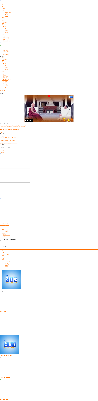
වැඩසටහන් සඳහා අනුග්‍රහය (6, 41)
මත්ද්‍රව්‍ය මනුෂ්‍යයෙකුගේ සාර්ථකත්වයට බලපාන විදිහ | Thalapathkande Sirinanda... (12, 134)
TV (2, 4)
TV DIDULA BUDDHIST (4, 290)
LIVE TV (4, 5)
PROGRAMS (3, 10)
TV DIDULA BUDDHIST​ (6, 355)
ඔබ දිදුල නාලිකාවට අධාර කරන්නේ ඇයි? (8, 50)
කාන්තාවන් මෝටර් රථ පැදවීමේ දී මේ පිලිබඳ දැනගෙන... (8, 137)
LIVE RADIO (5, 77)
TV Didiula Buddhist (5, 27)
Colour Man (6, 15)
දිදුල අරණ (6, 11)
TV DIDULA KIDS (5, 29)
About (2, 7)
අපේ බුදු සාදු (6, 13)
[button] (49, 19)
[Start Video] (49, 109)
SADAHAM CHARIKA (5, 9)
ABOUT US (4, 8)
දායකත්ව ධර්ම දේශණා (8, 12)
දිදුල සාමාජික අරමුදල (6, 37)
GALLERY (3, 17)
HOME (3, 20)
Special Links (3, 229)
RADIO (3, 6)
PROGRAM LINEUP (5, 22)
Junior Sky (6, 33)
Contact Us (3, 18)
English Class (6, 16)
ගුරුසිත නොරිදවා (7, 31)
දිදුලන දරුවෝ (6, 14)
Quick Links (3, 233)
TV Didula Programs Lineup (6, 235)
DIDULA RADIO (4, 399)
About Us (4, 234)
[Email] (0, 251)
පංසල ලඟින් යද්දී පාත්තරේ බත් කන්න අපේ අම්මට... (8, 140)
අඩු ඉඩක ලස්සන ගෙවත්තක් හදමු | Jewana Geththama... (8, 143)
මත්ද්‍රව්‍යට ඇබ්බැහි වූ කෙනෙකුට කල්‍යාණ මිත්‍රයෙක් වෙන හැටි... (9, 129)
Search (9, 147)
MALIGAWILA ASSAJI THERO (7, 79)
